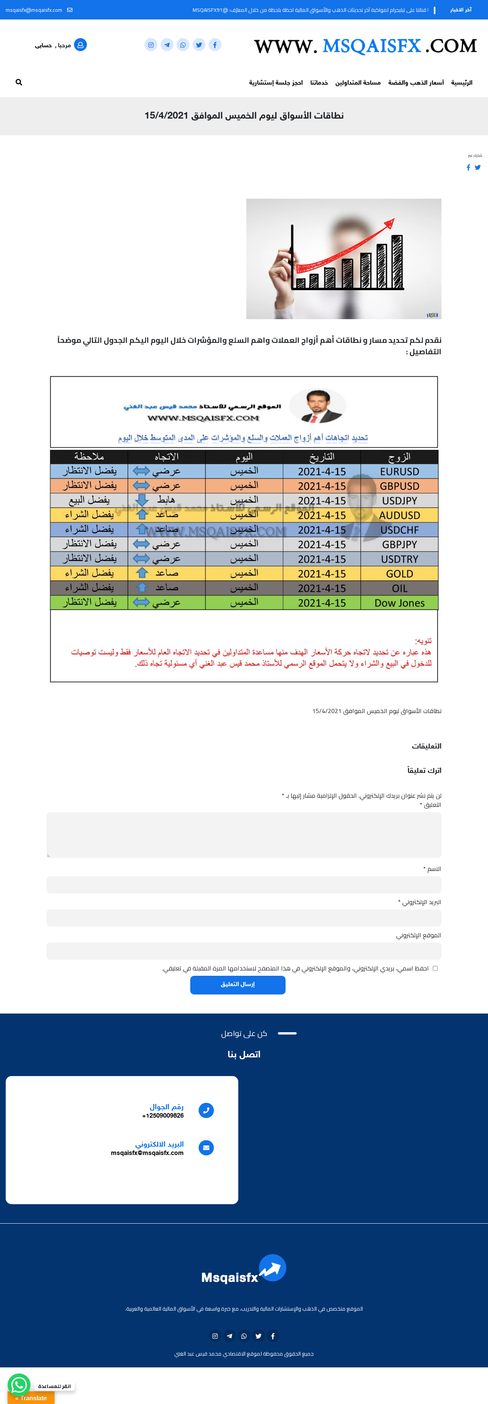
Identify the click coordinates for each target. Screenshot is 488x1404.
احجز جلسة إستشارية (276, 83)
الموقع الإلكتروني (418, 935)
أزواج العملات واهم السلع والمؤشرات (253, 340)
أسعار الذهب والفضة (416, 83)
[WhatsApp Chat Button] (19, 1384)
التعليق (430, 804)
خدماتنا (319, 83)
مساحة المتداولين (358, 83)
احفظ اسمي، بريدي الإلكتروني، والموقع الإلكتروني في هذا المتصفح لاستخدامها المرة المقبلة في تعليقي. (295, 968)
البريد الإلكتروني (419, 901)
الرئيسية (461, 83)
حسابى (43, 46)
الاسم (432, 868)
